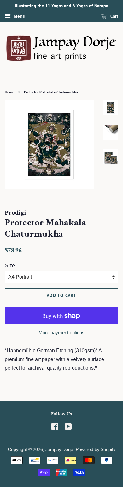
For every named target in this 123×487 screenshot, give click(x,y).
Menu (19, 16)
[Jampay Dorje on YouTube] (68, 427)
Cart (113, 16)
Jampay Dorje (59, 449)
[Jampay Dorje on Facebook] (54, 427)
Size (10, 265)
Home (9, 92)
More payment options (61, 332)
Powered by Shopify (95, 449)
